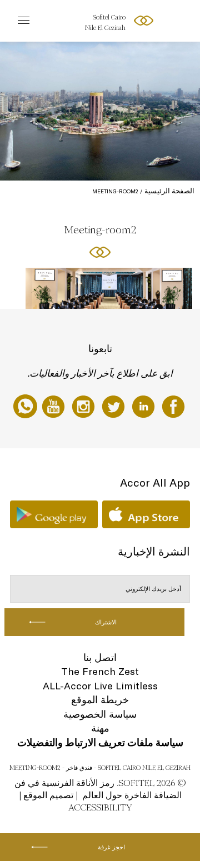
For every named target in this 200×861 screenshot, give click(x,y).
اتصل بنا (100, 657)
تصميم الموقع (48, 795)
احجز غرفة (111, 847)
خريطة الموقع (100, 699)
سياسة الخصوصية (100, 714)
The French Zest (100, 671)
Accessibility (100, 807)
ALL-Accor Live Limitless (100, 685)
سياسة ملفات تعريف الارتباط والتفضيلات (100, 742)
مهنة (100, 728)
